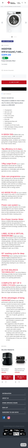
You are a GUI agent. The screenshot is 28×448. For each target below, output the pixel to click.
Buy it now (14, 89)
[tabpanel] (14, 22)
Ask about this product (9, 70)
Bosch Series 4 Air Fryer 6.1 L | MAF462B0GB (5, 370)
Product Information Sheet (8, 61)
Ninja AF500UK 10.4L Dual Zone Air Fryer (20, 370)
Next (25, 22)
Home (2, 6)
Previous (2, 22)
